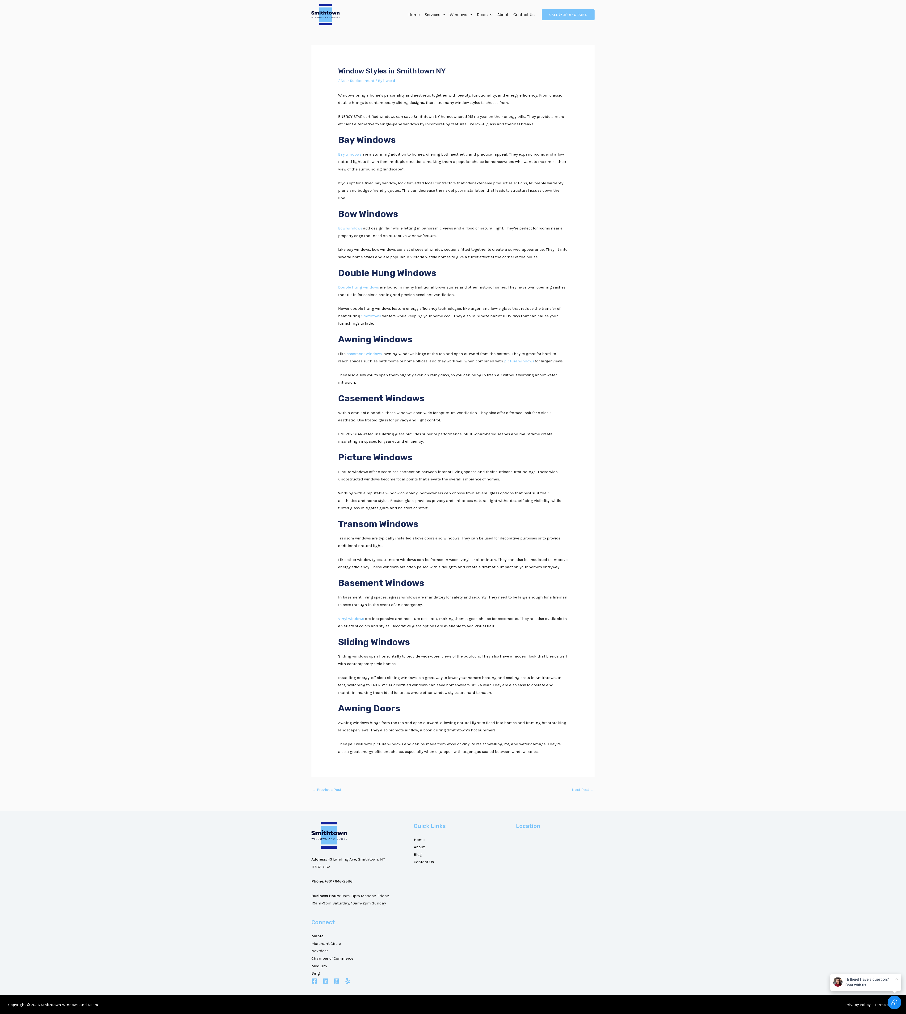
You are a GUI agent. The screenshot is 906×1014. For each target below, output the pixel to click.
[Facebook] (314, 981)
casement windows (364, 353)
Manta (317, 935)
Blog (418, 854)
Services (432, 14)
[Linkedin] (325, 981)
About (503, 14)
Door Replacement (357, 80)
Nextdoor (319, 950)
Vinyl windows (351, 618)
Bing (315, 973)
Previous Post (326, 789)
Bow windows (350, 228)
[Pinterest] (337, 981)
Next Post (583, 789)
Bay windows (349, 154)
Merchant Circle (326, 943)
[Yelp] (348, 981)
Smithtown (371, 316)
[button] (442, 14)
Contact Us (524, 14)
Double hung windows (358, 287)
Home (414, 14)
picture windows (519, 361)
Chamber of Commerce (332, 958)
